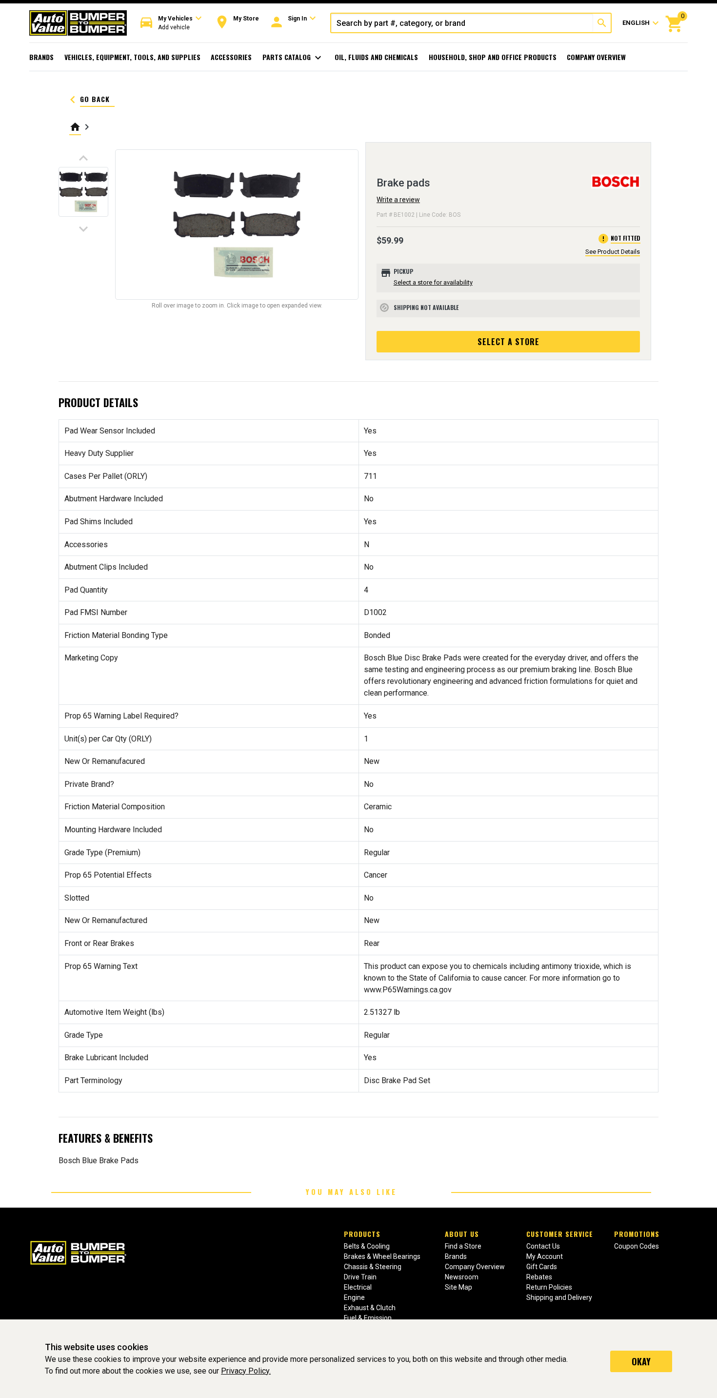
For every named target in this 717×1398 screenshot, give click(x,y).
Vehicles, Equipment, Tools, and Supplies (132, 57)
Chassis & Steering (372, 1267)
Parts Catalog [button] (293, 57)
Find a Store (463, 1246)
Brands (41, 57)
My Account (544, 1256)
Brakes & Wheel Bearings (382, 1256)
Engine (354, 1297)
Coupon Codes (636, 1246)
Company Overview (596, 57)
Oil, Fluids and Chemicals (376, 57)
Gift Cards (541, 1267)
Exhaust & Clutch (370, 1308)
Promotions (636, 1234)
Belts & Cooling (367, 1246)
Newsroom (461, 1277)
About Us (462, 1234)
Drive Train (360, 1277)
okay (641, 1361)
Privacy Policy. (246, 1371)
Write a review (398, 200)
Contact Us (543, 1246)
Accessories (231, 57)
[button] (171, 23)
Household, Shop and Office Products (493, 57)
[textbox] (462, 23)
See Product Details (612, 251)
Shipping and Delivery (559, 1297)
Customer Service (559, 1234)
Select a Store (508, 342)
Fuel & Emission (368, 1318)
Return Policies (549, 1287)
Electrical (358, 1287)
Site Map (458, 1287)
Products (362, 1234)
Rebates (539, 1277)
